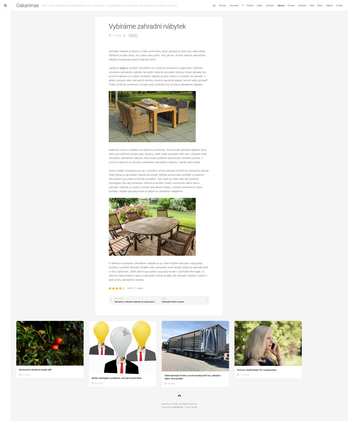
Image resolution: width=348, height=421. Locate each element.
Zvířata (339, 5)
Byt (214, 5)
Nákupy (281, 5)
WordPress (178, 407)
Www (320, 5)
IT (243, 5)
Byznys (222, 5)
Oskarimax (27, 5)
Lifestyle (270, 5)
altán (123, 68)
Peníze (291, 5)
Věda (311, 5)
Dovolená (233, 5)
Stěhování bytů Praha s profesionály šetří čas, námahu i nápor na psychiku (192, 377)
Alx (195, 407)
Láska (259, 5)
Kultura (250, 5)
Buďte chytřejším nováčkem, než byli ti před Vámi (117, 378)
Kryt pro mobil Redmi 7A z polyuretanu (256, 370)
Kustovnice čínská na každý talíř (35, 369)
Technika (302, 5)
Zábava (329, 5)
